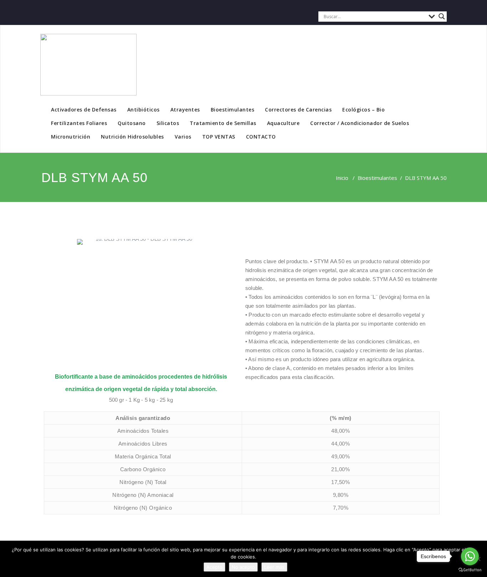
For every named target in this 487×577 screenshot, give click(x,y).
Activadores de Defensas (84, 109)
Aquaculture (283, 123)
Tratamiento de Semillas (223, 123)
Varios (183, 136)
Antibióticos (143, 109)
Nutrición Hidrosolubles (132, 136)
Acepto (214, 567)
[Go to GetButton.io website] (469, 570)
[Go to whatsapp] (470, 556)
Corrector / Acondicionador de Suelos (359, 123)
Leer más (274, 567)
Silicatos (168, 123)
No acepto (243, 567)
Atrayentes (185, 109)
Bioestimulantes (233, 109)
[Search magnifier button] (442, 16)
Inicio (342, 177)
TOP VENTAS (218, 136)
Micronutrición (70, 136)
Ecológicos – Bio (363, 109)
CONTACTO (261, 136)
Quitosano (132, 123)
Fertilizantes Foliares (79, 123)
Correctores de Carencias (298, 109)
